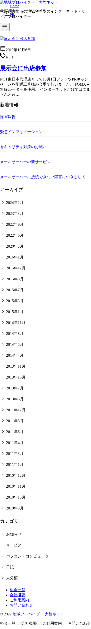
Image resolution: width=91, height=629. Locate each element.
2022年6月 (15, 235)
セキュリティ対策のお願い (23, 147)
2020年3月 (15, 246)
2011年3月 (15, 454)
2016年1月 (15, 257)
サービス (14, 545)
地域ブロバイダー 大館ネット (38, 614)
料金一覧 (17, 590)
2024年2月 (15, 203)
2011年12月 (15, 410)
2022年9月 (15, 224)
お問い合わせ (21, 605)
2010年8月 (15, 508)
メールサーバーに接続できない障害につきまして (42, 177)
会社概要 (17, 595)
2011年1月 (15, 464)
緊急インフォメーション (21, 132)
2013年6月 (15, 399)
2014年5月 (15, 344)
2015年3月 (15, 301)
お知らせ (14, 534)
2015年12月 (15, 268)
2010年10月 (15, 497)
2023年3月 (15, 213)
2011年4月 (15, 443)
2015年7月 (15, 290)
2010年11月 (15, 486)
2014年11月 (15, 323)
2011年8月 (15, 421)
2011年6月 (15, 432)
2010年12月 (15, 475)
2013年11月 (15, 366)
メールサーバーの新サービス (25, 162)
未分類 (12, 578)
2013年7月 (15, 388)
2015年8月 (15, 279)
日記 (10, 567)
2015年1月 (15, 312)
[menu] (5, 27)
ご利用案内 (19, 600)
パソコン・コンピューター (29, 556)
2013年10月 (15, 377)
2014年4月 (15, 355)
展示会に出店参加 (23, 68)
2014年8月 (15, 333)
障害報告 (8, 117)
